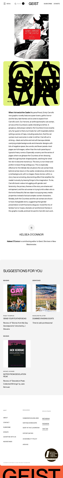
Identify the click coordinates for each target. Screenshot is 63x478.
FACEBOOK (45, 423)
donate (6, 432)
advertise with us (9, 437)
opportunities (28, 433)
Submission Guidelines (31, 418)
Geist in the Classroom (31, 427)
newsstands (7, 441)
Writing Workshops (30, 423)
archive (25, 444)
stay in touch (46, 411)
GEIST (5, 410)
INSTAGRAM (46, 418)
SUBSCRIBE (48, 4)
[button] (7, 3)
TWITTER (45, 429)
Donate (57, 4)
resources (26, 410)
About (5, 418)
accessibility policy (30, 439)
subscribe (6, 427)
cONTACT (6, 422)
